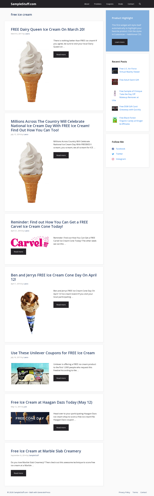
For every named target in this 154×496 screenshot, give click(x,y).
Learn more (120, 42)
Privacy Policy (124, 492)
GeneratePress (43, 492)
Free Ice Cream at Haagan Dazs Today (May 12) (51, 402)
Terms (135, 492)
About (86, 4)
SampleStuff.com (23, 4)
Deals (120, 4)
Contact (131, 4)
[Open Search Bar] (140, 4)
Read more (61, 54)
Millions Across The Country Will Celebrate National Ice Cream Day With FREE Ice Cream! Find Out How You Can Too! (50, 125)
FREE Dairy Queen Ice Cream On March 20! (48, 29)
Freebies (97, 4)
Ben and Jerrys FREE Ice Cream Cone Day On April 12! (54, 277)
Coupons (109, 4)
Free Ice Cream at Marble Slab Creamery (46, 451)
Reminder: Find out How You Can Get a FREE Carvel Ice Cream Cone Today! (49, 224)
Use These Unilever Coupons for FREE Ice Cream (53, 352)
